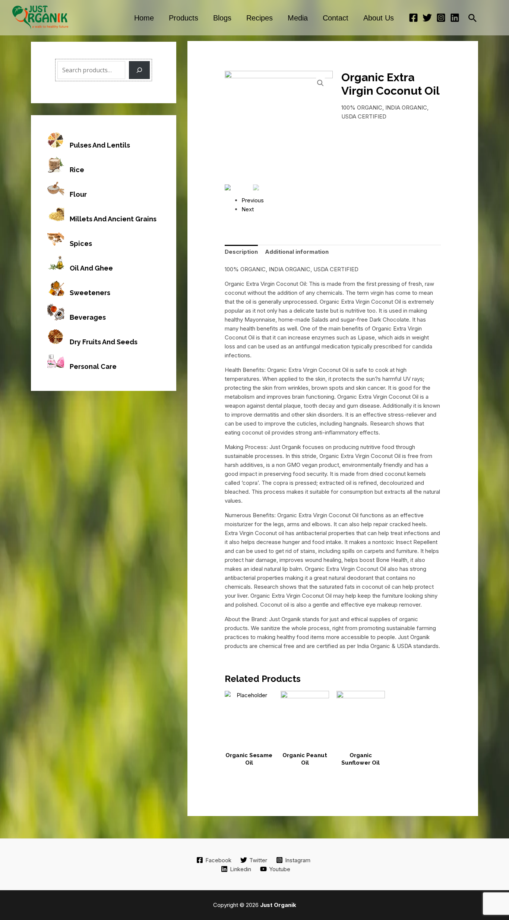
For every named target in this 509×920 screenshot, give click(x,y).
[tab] (241, 252)
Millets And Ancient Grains (113, 219)
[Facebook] (413, 17)
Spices (81, 243)
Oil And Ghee (91, 268)
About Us (378, 18)
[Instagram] (441, 17)
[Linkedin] (454, 17)
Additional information (297, 251)
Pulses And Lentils (100, 145)
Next (247, 209)
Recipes (259, 18)
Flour (78, 194)
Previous (252, 200)
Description (241, 251)
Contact (335, 18)
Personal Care (93, 366)
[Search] (139, 70)
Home (144, 18)
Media (298, 18)
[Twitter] (427, 17)
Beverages (88, 317)
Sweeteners (90, 293)
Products (183, 18)
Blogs (222, 18)
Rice (77, 170)
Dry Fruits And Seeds (103, 342)
